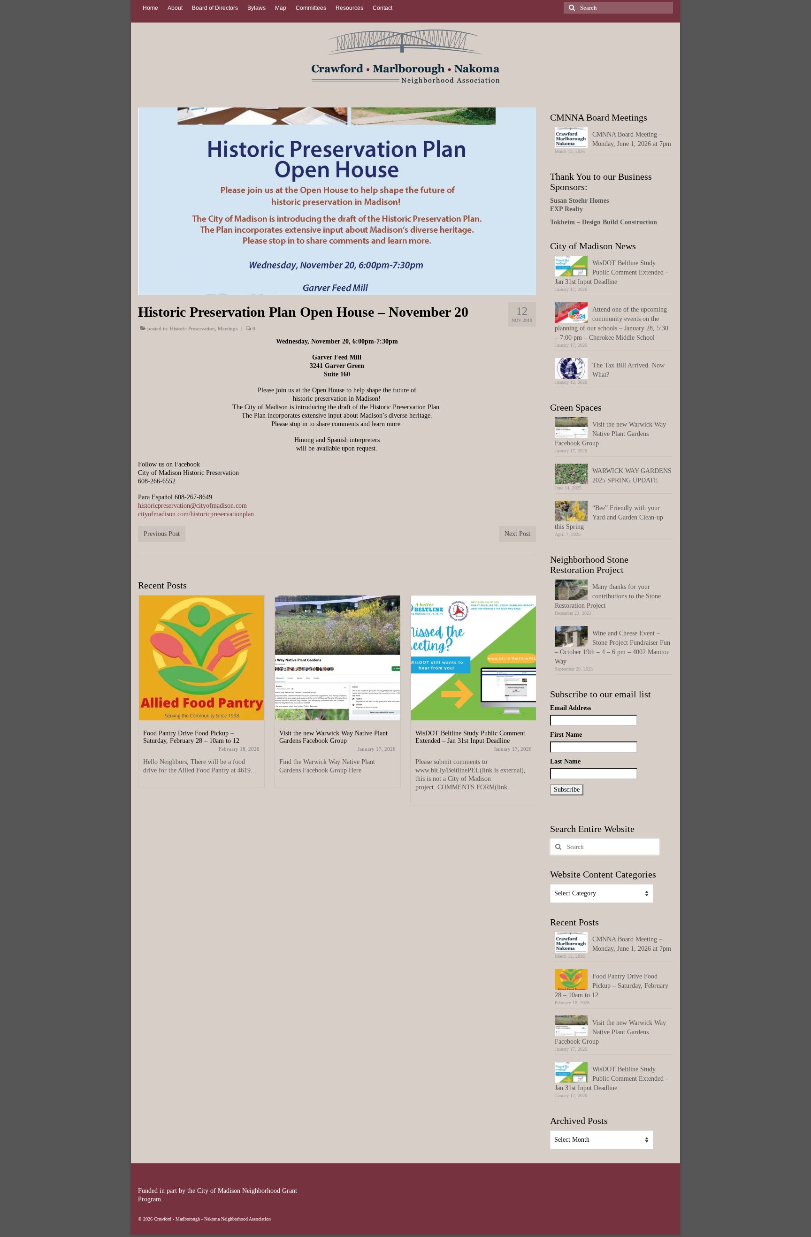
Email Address (570, 707)
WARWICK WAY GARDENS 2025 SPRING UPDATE (632, 475)
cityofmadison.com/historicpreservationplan (196, 514)
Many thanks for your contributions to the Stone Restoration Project (608, 596)
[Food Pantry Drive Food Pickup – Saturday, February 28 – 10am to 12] (201, 658)
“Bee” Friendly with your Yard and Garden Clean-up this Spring (609, 517)
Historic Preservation (192, 328)
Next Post (517, 533)
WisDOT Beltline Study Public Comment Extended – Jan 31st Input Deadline (612, 272)
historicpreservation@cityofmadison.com (192, 505)
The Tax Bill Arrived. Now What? (628, 370)
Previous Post (162, 533)
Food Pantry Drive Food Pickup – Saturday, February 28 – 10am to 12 (611, 986)
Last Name (565, 761)
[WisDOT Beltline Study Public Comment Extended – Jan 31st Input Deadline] (473, 658)
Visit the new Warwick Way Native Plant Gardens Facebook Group (610, 434)
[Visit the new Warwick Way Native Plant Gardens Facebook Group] (337, 658)
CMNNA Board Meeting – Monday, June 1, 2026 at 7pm (631, 139)
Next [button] (528, 707)
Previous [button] (146, 707)
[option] (201, 696)
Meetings (227, 328)
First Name (566, 734)
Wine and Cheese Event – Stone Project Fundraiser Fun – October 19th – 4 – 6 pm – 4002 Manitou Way (612, 647)
